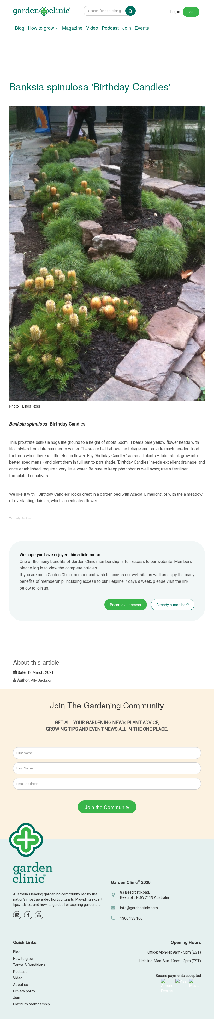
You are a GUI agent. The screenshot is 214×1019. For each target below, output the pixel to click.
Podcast (110, 27)
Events (142, 27)
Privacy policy (24, 991)
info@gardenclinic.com (139, 908)
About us (20, 984)
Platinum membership (31, 1004)
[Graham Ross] (41, 12)
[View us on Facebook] (28, 915)
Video (92, 27)
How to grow (41, 27)
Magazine (72, 27)
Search (134, 11)
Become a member (125, 604)
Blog (19, 27)
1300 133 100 (131, 918)
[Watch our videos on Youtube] (39, 915)
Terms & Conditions (29, 965)
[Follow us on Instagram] (17, 915)
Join (191, 11)
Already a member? (172, 604)
